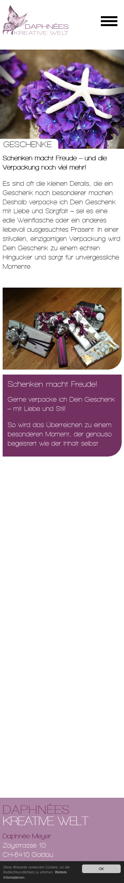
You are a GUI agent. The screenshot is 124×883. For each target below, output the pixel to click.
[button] (9, 99)
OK (101, 868)
